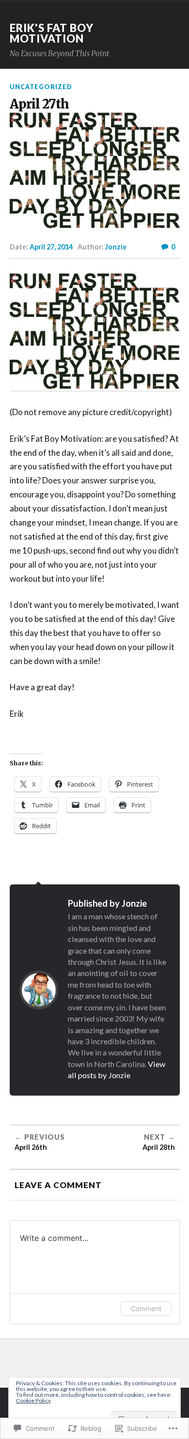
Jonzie (115, 247)
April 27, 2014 (51, 247)
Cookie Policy (33, 1400)
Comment (146, 1308)
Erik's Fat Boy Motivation (52, 33)
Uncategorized (41, 87)
